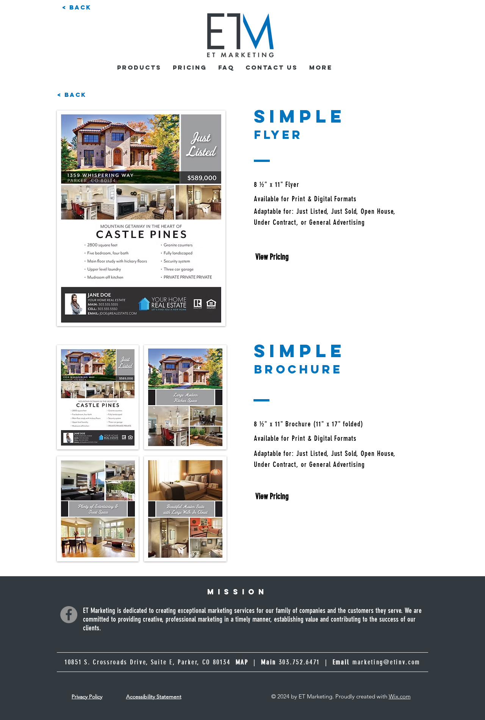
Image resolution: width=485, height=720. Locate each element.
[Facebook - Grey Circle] (68, 614)
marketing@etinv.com (386, 662)
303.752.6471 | (314, 662)
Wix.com (400, 696)
